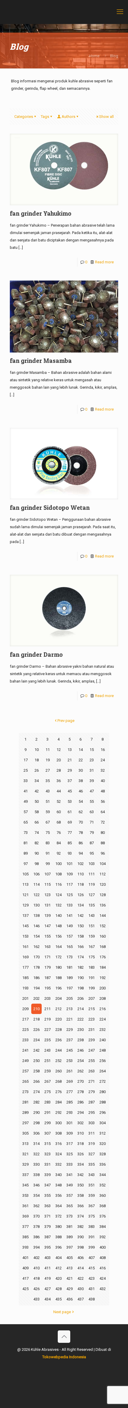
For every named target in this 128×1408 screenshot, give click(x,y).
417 (25, 1278)
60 (59, 812)
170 (36, 957)
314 (36, 1143)
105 (25, 874)
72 (103, 822)
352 (102, 1185)
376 (102, 1216)
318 (80, 1143)
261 (69, 1071)
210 (36, 1009)
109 (69, 874)
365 (69, 1206)
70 (81, 822)
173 (69, 957)
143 (91, 915)
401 (25, 1257)
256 (102, 1060)
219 (47, 1019)
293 (69, 1112)
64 (103, 812)
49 (26, 801)
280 (102, 1092)
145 (25, 926)
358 (80, 1195)
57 (26, 812)
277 (69, 1092)
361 (25, 1206)
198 (80, 988)
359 (91, 1195)
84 (59, 843)
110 (80, 874)
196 (58, 988)
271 (91, 1081)
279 (91, 1092)
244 (58, 1050)
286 (80, 1102)
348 (58, 1185)
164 (58, 946)
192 (102, 977)
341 (69, 1174)
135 (91, 905)
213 (69, 1009)
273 (25, 1092)
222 (80, 1019)
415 (91, 1268)
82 (37, 843)
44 (59, 791)
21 (70, 760)
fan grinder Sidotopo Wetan (50, 507)
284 (58, 1102)
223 (91, 1019)
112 (102, 874)
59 (48, 812)
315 (47, 1143)
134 (80, 905)
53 (70, 801)
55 (92, 801)
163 (47, 946)
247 (91, 1050)
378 (36, 1226)
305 (25, 1133)
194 (36, 988)
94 (81, 853)
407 (91, 1257)
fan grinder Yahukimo (40, 213)
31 (92, 770)
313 (25, 1143)
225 (25, 1029)
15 (92, 749)
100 (58, 863)
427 (47, 1289)
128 (102, 895)
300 (58, 1123)
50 (37, 801)
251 (47, 1060)
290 (36, 1112)
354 (36, 1195)
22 (81, 760)
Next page (62, 1312)
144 (102, 915)
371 (47, 1216)
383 (91, 1226)
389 (69, 1237)
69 (70, 822)
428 (58, 1289)
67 (48, 822)
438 (91, 1299)
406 (80, 1257)
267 (47, 1081)
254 (80, 1060)
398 (80, 1247)
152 (102, 926)
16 (103, 749)
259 (47, 1071)
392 (102, 1237)
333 (69, 1164)
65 (26, 822)
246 (80, 1050)
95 (92, 853)
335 (91, 1164)
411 (47, 1268)
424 (102, 1278)
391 (91, 1237)
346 (36, 1185)
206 (80, 998)
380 (58, 1226)
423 (91, 1278)
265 (25, 1081)
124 (58, 895)
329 (25, 1164)
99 (48, 863)
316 (58, 1143)
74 (37, 832)
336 (102, 1164)
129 (25, 905)
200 (102, 988)
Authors (68, 116)
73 (26, 832)
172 (58, 957)
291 (47, 1112)
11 (48, 749)
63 (92, 812)
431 (91, 1289)
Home (94, 56)
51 (48, 801)
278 (80, 1092)
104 (102, 863)
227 (47, 1029)
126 (80, 895)
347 (47, 1185)
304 (102, 1123)
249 (25, 1060)
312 (102, 1133)
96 (103, 853)
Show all (106, 116)
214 (80, 1009)
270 (80, 1081)
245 (69, 1050)
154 (36, 936)
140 (58, 915)
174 (80, 957)
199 (91, 988)
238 (80, 1040)
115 (47, 884)
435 (58, 1299)
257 (25, 1071)
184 (102, 967)
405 (69, 1257)
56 (103, 801)
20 (59, 760)
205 (69, 998)
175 (91, 957)
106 (36, 874)
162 (36, 946)
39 (92, 781)
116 (58, 884)
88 (103, 843)
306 (36, 1133)
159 (91, 936)
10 (37, 749)
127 (91, 895)
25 (26, 770)
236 (58, 1040)
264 (102, 1071)
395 (47, 1247)
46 (81, 791)
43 (48, 791)
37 (70, 781)
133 (69, 905)
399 (91, 1247)
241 (25, 1050)
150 (80, 926)
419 (47, 1278)
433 (36, 1299)
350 (80, 1185)
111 (91, 874)
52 (59, 801)
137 (25, 915)
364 (58, 1206)
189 (69, 977)
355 (47, 1195)
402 (36, 1257)
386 (36, 1237)
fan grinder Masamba (41, 360)
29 (70, 770)
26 (37, 770)
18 (37, 760)
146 (36, 926)
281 (25, 1102)
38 (81, 781)
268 (58, 1081)
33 (26, 781)
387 (47, 1237)
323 (47, 1154)
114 (36, 884)
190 (80, 977)
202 (36, 998)
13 (70, 749)
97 (26, 863)
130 (36, 905)
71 (92, 822)
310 (80, 1133)
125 (69, 895)
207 (91, 998)
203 (47, 998)
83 (48, 843)
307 (47, 1133)
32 (103, 770)
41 (26, 791)
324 (58, 1154)
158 (80, 936)
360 (102, 1195)
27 (48, 770)
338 (36, 1174)
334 (80, 1164)
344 (102, 1174)
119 (91, 884)
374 (80, 1216)
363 (47, 1206)
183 (91, 967)
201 (25, 998)
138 (36, 915)
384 (102, 1226)
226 (36, 1029)
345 (25, 1185)
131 (47, 905)
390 (80, 1237)
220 (58, 1019)
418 (36, 1278)
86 (81, 843)
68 (59, 822)
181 (69, 967)
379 (47, 1226)
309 (69, 1133)
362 (36, 1206)
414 (80, 1268)
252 (58, 1060)
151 (91, 926)
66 (37, 822)
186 (36, 977)
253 (69, 1060)
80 (103, 832)
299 (47, 1123)
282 (36, 1102)
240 (102, 1040)
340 (58, 1174)
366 (80, 1206)
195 (47, 988)
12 (59, 749)
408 (102, 1257)
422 (80, 1278)
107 (47, 874)
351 (91, 1185)
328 (102, 1154)
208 (102, 998)
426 (36, 1289)
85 (70, 843)
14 (81, 749)
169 (25, 957)
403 (47, 1257)
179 (47, 967)
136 (102, 905)
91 (48, 853)
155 (47, 936)
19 (48, 760)
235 (47, 1040)
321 (25, 1154)
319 (91, 1143)
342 (80, 1174)
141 (69, 915)
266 (36, 1081)
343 (91, 1174)
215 (91, 1009)
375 (91, 1216)
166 (80, 946)
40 (103, 781)
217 (25, 1019)
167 (91, 946)
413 (69, 1268)
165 (69, 946)
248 (102, 1050)
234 (36, 1040)
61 (70, 812)
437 (80, 1299)
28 (59, 770)
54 (81, 801)
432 (102, 1289)
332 (58, 1164)
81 (26, 843)
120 (102, 884)
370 (36, 1216)
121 (25, 895)
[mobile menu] (120, 12)
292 (58, 1112)
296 (102, 1112)
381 (69, 1226)
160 (102, 936)
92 (59, 853)
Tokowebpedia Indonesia (64, 1357)
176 (102, 957)
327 (91, 1154)
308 (58, 1133)
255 (91, 1060)
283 (47, 1102)
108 (58, 874)
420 (58, 1278)
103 (91, 863)
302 (80, 1123)
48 (103, 791)
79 (92, 832)
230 (80, 1029)
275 (47, 1092)
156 (58, 936)
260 (58, 1071)
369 (25, 1216)
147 (47, 926)
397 (69, 1247)
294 (80, 1112)
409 (25, 1268)
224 (102, 1019)
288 (102, 1102)
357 (69, 1195)
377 (25, 1226)
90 (37, 853)
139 (47, 915)
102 (80, 863)
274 (36, 1092)
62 (81, 812)
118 (80, 884)
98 (37, 863)
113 (25, 884)
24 (103, 760)
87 (92, 843)
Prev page (65, 720)
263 (91, 1071)
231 (91, 1029)
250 (36, 1060)
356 (58, 1195)
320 (102, 1143)
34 (37, 781)
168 (102, 946)
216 (102, 1009)
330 (36, 1164)
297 (25, 1123)
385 (25, 1237)
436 (69, 1299)
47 (92, 791)
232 (102, 1029)
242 (36, 1050)
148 (58, 926)
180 (58, 967)
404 (58, 1257)
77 (70, 832)
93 (70, 853)
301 (69, 1123)
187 (47, 977)
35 (48, 781)
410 (36, 1268)
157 (69, 936)
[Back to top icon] (64, 1336)
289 (25, 1112)
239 (91, 1040)
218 (36, 1019)
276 (58, 1092)
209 (25, 1009)
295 (91, 1112)
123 (47, 895)
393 (25, 1247)
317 (69, 1143)
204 (58, 998)
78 (81, 832)
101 (69, 863)
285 (69, 1102)
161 (25, 946)
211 (47, 1009)
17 (26, 760)
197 (69, 988)
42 (37, 791)
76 (59, 832)
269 (69, 1081)
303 (91, 1123)
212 (58, 1009)
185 (25, 977)
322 (36, 1154)
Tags (45, 116)
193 (25, 988)
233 (25, 1040)
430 (80, 1289)
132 (58, 905)
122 (36, 895)
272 (102, 1081)
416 (102, 1268)
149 (69, 926)
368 (102, 1206)
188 (58, 977)
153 (25, 936)
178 (36, 967)
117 (69, 884)
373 (69, 1216)
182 (80, 967)
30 (81, 770)
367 (91, 1206)
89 (26, 853)
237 (69, 1040)
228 (58, 1029)
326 (80, 1154)
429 (69, 1289)
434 (47, 1299)
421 (69, 1278)
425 (25, 1289)
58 (37, 812)
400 (102, 1247)
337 (25, 1174)
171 (47, 957)
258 (36, 1071)
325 (69, 1154)
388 (58, 1237)
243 (47, 1050)
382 (80, 1226)
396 (58, 1247)
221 (69, 1019)
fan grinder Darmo (36, 654)
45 (70, 791)
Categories (23, 116)
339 (47, 1174)
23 (92, 760)
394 (36, 1247)
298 (36, 1123)
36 (59, 781)
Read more (104, 262)
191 (91, 977)
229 (69, 1029)
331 (47, 1164)
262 (80, 1071)
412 (58, 1268)
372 (58, 1216)
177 (25, 967)
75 (48, 832)
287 (91, 1102)
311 (91, 1133)
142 (80, 915)
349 (69, 1185)
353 (25, 1195)
